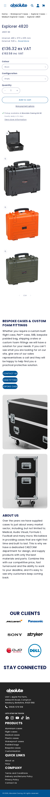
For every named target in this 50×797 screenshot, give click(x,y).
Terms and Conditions (16, 773)
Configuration (9, 73)
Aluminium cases (13, 728)
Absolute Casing (16, 793)
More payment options (25, 106)
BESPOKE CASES (10, 386)
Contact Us (11, 782)
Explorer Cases (38, 14)
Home (5, 14)
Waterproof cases (14, 741)
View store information (15, 119)
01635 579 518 (16, 707)
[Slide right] (30, 295)
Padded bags (12, 744)
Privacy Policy (12, 779)
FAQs (7, 763)
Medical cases (12, 735)
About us (9, 760)
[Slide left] (19, 295)
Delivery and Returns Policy (18, 776)
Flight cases (11, 731)
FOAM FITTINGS (10, 379)
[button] (5, 5)
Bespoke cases (13, 747)
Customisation (12, 751)
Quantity (6, 85)
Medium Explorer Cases (13, 17)
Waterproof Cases (19, 14)
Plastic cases (12, 738)
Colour (5, 61)
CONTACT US (10, 373)
